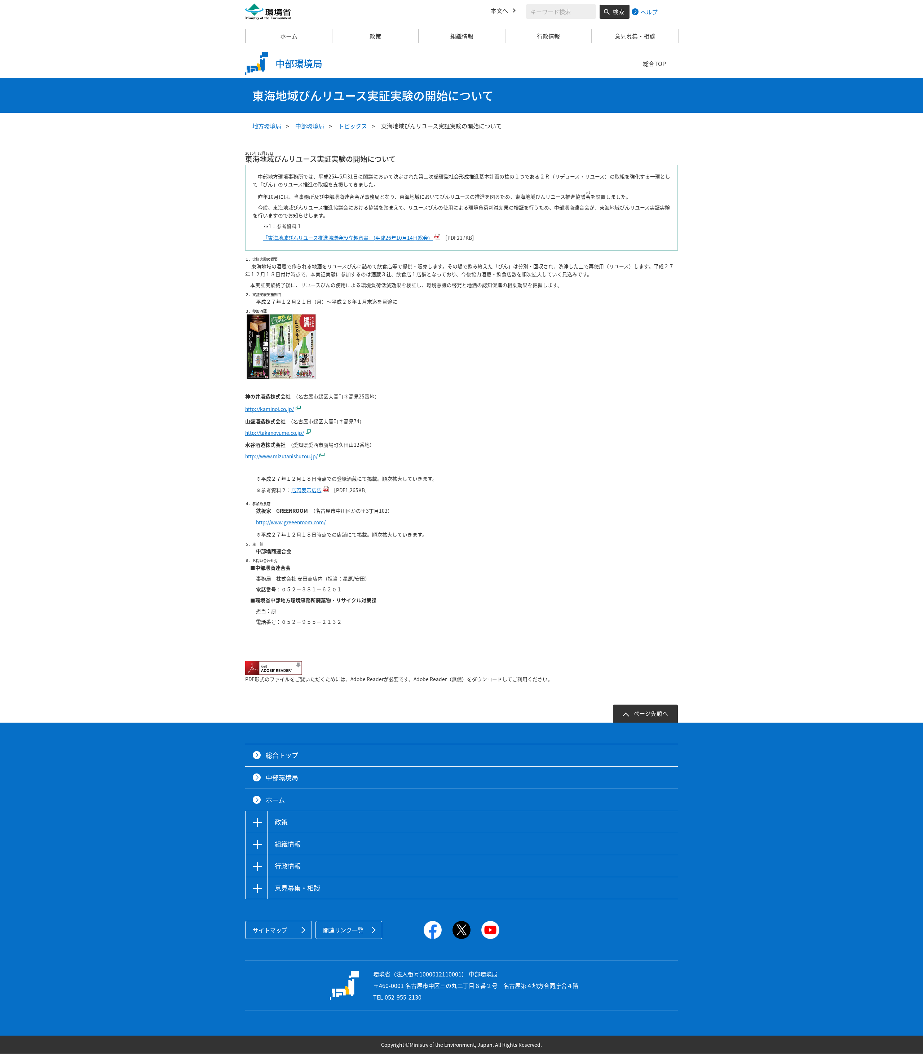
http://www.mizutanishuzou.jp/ (281, 456)
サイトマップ (270, 930)
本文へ (499, 10)
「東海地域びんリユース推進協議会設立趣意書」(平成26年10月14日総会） (348, 237)
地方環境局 (266, 126)
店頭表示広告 (306, 490)
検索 (618, 11)
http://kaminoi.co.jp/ (269, 409)
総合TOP (654, 63)
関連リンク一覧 (343, 930)
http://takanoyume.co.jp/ (274, 432)
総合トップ (282, 755)
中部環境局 (309, 126)
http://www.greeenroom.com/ (291, 522)
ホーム (288, 36)
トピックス (352, 126)
